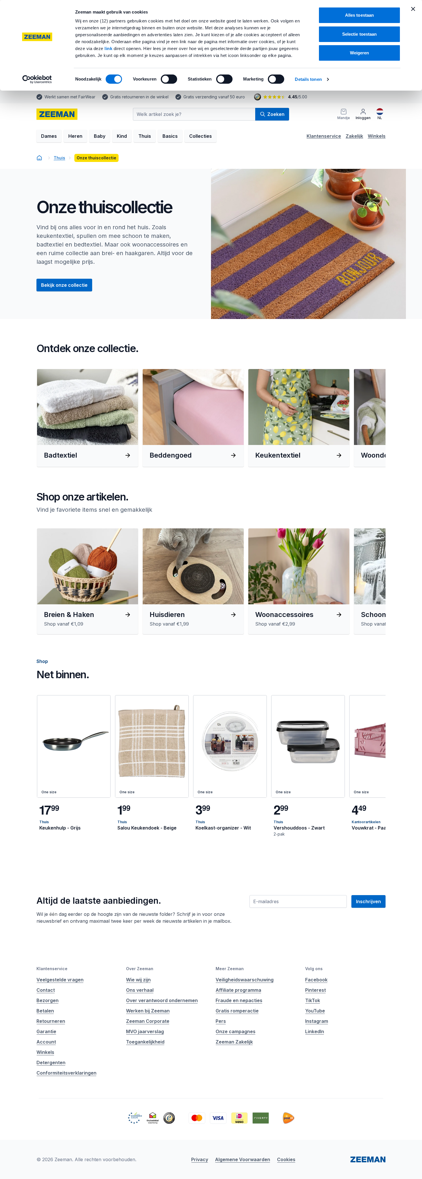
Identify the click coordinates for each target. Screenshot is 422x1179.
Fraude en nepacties (239, 1000)
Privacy (199, 1159)
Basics (170, 136)
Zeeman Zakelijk (234, 1042)
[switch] (169, 79)
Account (46, 1042)
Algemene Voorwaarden (242, 1159)
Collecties (200, 136)
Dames (49, 136)
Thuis (144, 136)
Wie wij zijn (138, 980)
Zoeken (275, 114)
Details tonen (308, 79)
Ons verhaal (140, 990)
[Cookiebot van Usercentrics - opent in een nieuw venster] (37, 79)
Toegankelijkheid (145, 1042)
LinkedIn (314, 1031)
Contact (45, 990)
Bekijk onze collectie (64, 285)
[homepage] (39, 158)
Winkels (377, 136)
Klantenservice (324, 136)
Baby (99, 136)
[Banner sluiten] (413, 9)
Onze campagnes (235, 1031)
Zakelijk (354, 136)
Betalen (45, 1011)
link (109, 48)
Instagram (316, 1021)
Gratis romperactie (237, 1011)
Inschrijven (368, 901)
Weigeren (359, 52)
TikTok (312, 1000)
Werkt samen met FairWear (69, 96)
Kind (122, 136)
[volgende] (373, 418)
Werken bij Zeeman (148, 1011)
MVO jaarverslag (145, 1031)
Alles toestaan (359, 15)
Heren (75, 136)
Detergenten (50, 1062)
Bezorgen (47, 1000)
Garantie (46, 1031)
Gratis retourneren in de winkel (139, 96)
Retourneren (50, 1021)
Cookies (286, 1159)
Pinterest (315, 990)
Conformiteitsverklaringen (66, 1073)
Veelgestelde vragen (60, 980)
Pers (221, 1021)
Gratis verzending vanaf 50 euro (214, 96)
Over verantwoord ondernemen (162, 1000)
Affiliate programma (238, 990)
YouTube (315, 1011)
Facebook (316, 980)
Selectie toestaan (359, 34)
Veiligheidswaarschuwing (245, 980)
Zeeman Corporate (147, 1021)
